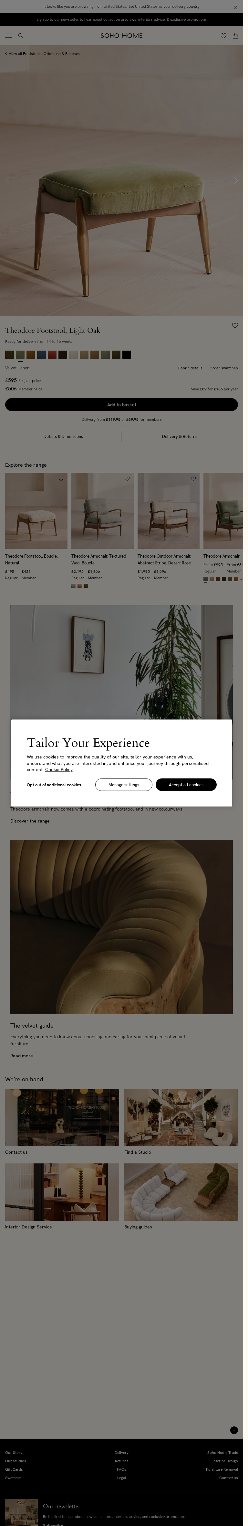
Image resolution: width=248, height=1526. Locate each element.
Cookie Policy (59, 769)
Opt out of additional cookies (54, 784)
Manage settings (123, 784)
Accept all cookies (186, 784)
